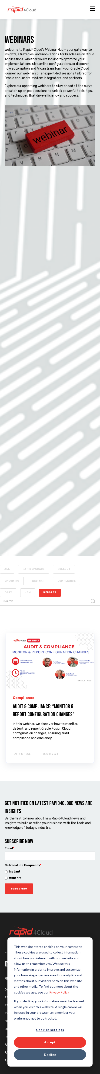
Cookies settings (50, 1030)
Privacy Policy (59, 992)
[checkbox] (50, 875)
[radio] (50, 872)
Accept (50, 1042)
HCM (28, 592)
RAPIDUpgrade (34, 569)
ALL (7, 569)
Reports (50, 592)
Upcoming (11, 580)
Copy (8, 592)
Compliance (66, 580)
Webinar (38, 580)
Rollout (63, 569)
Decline (50, 1055)
